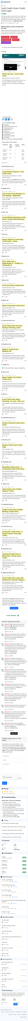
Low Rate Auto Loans (9, 132)
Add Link (12, 1012)
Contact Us (6, 131)
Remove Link (18, 1012)
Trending (10, 1014)
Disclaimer (24, 1014)
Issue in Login (5, 37)
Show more (14, 733)
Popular (25, 1012)
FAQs (15, 1014)
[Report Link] (25, 162)
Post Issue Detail (6, 42)
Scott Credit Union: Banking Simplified (13, 139)
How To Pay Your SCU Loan (10, 126)
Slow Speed (14, 37)
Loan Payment (7, 134)
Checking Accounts (8, 128)
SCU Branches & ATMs (9, 136)
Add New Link (14, 608)
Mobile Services (8, 129)
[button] (18, 615)
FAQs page (16, 816)
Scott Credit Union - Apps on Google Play (15, 368)
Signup (15, 1004)
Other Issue (16, 40)
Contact (7, 1012)
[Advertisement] (14, 100)
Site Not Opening (6, 40)
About (2, 1012)
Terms (18, 1014)
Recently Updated (8, 917)
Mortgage (6, 125)
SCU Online (6, 137)
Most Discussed (7, 877)
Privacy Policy (23, 1017)
